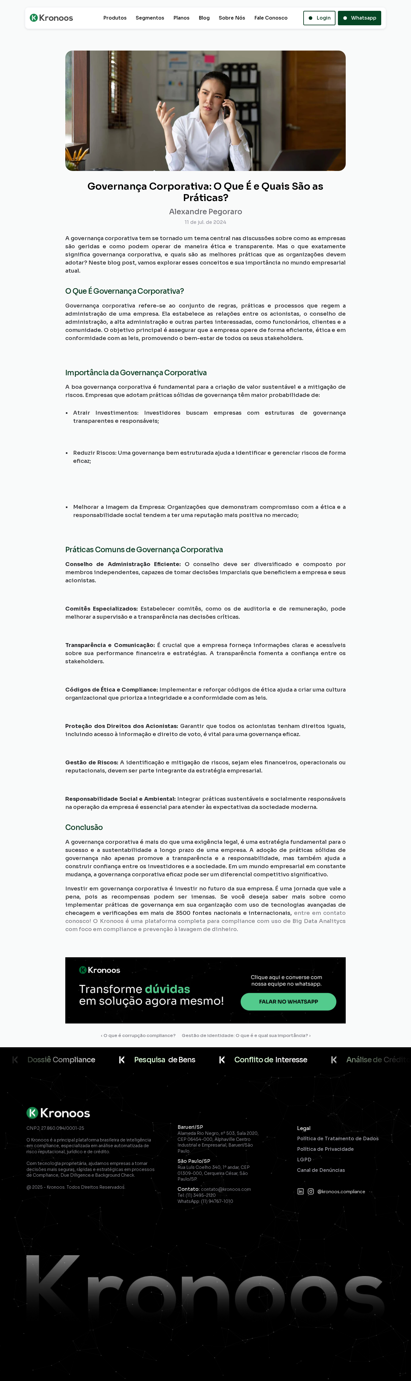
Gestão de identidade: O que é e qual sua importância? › (246, 1035)
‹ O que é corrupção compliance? (138, 1035)
